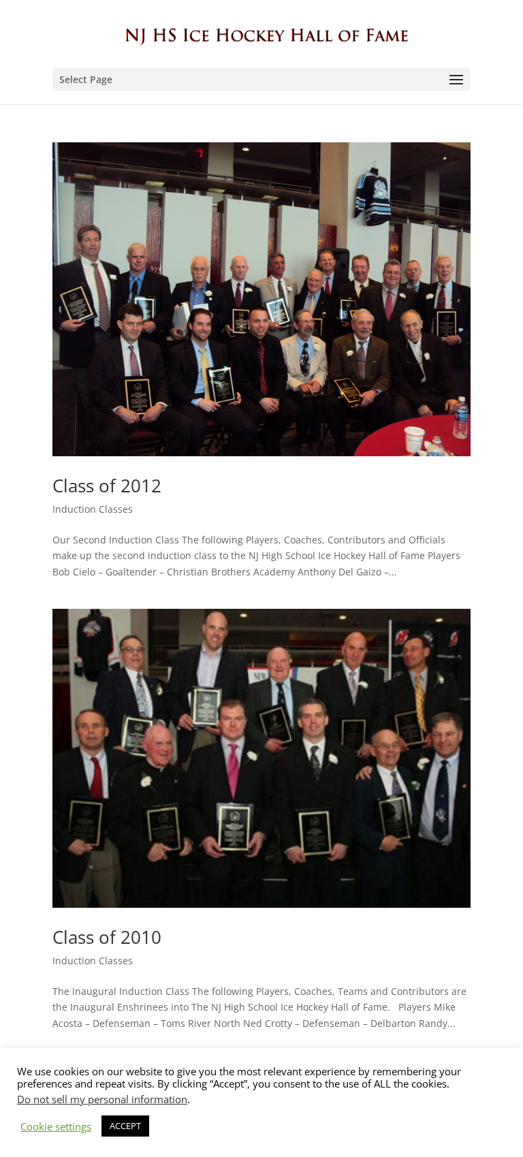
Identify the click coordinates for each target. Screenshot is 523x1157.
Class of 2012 (106, 485)
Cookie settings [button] (55, 1126)
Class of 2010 (106, 937)
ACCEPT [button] (125, 1126)
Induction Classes (92, 509)
